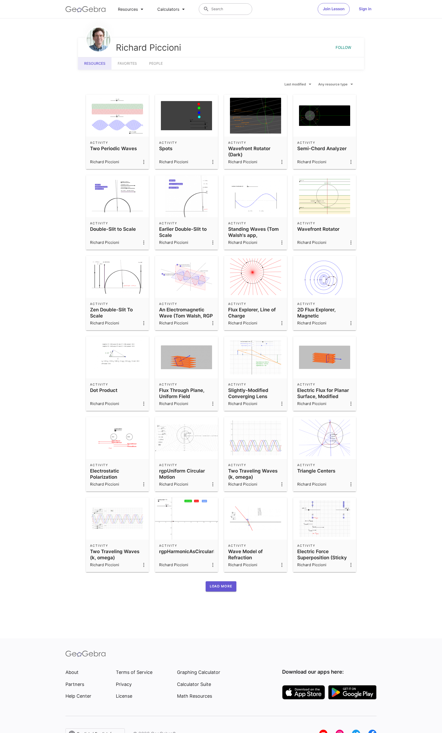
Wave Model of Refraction (245, 554)
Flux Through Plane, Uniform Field (181, 393)
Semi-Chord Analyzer (322, 148)
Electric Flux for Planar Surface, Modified (323, 393)
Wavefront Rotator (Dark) (249, 151)
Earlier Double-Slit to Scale (183, 232)
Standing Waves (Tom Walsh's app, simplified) (253, 235)
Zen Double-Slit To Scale (111, 313)
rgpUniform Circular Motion (182, 474)
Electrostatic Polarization (104, 474)
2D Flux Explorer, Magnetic (316, 313)
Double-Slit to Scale (113, 229)
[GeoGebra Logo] (85, 9)
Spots (165, 148)
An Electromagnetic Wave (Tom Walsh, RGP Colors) (186, 316)
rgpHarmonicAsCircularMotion (194, 551)
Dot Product (103, 390)
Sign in (365, 8)
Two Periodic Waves (113, 148)
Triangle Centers (316, 471)
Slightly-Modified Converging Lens (248, 393)
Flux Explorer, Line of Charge (252, 313)
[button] (221, 586)
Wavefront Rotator (318, 229)
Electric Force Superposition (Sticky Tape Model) (322, 557)
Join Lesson (334, 8)
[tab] (131, 9)
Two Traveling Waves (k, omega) (253, 474)
